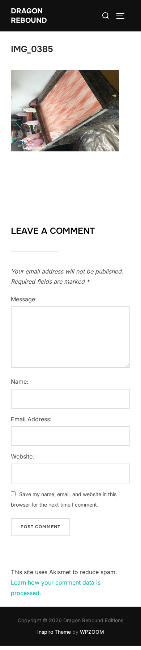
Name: (20, 381)
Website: (22, 456)
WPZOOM (92, 632)
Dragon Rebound (29, 16)
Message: (24, 299)
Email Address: (31, 419)
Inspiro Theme (54, 632)
